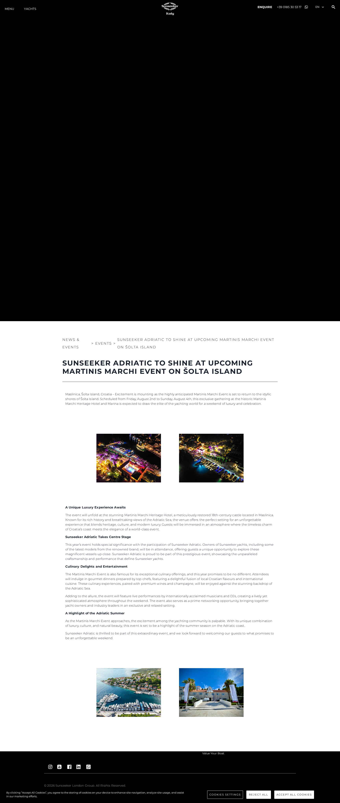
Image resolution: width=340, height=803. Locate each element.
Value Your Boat (213, 753)
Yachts (30, 9)
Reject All (258, 794)
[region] (170, 795)
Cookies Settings (225, 794)
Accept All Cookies (294, 794)
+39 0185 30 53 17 (289, 7)
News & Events (70, 343)
